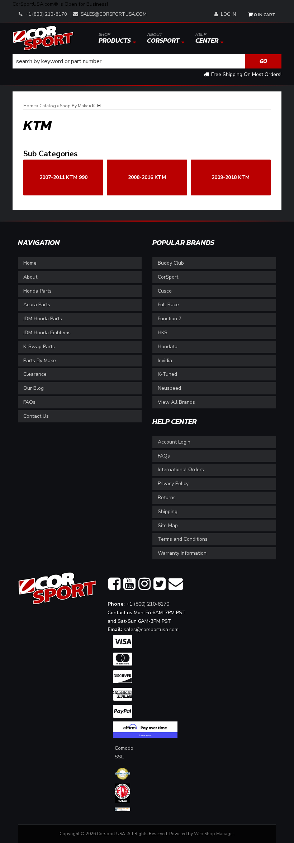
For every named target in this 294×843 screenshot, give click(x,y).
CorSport (168, 277)
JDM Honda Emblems (47, 332)
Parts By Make (39, 360)
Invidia (165, 360)
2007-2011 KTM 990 (63, 177)
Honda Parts (37, 291)
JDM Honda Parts (42, 318)
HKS (162, 332)
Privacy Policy (173, 483)
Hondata (167, 346)
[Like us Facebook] (114, 584)
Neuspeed (169, 388)
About (30, 277)
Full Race (168, 304)
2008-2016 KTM (147, 177)
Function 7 (169, 318)
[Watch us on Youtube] (129, 584)
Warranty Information (182, 553)
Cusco (165, 291)
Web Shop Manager (214, 834)
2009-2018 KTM (231, 177)
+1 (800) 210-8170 (147, 604)
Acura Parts (36, 304)
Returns (167, 497)
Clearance (35, 374)
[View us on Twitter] (159, 584)
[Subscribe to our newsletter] (176, 584)
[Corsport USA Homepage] (43, 37)
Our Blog (33, 388)
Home (30, 263)
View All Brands (176, 402)
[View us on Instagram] (144, 584)
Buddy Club (171, 263)
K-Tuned (167, 374)
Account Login (174, 442)
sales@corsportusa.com (114, 14)
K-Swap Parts (39, 346)
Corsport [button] (163, 38)
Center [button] (206, 38)
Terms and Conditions (183, 539)
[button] (147, 61)
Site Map (168, 525)
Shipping (167, 511)
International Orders (181, 469)
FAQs (29, 402)
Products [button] (115, 38)
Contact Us (36, 416)
